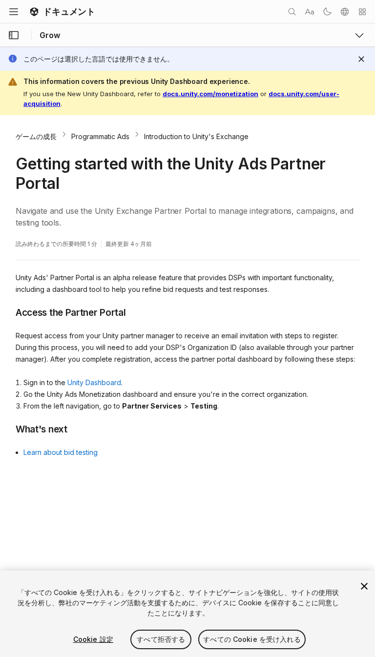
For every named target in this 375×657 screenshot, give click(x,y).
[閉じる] (364, 586)
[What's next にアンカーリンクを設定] (8, 428)
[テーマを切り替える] (327, 12)
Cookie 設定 (93, 639)
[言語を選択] (345, 12)
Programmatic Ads (100, 136)
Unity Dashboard (94, 382)
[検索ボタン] (292, 12)
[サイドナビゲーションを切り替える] (13, 35)
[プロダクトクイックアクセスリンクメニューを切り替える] (359, 35)
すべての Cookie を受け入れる (252, 639)
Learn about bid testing (60, 452)
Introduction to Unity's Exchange (196, 136)
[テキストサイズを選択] (309, 12)
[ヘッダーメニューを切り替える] (13, 12)
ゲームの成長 (36, 136)
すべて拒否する (161, 639)
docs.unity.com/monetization (210, 94)
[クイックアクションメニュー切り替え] (362, 12)
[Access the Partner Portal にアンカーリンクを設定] (8, 312)
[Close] (361, 59)
